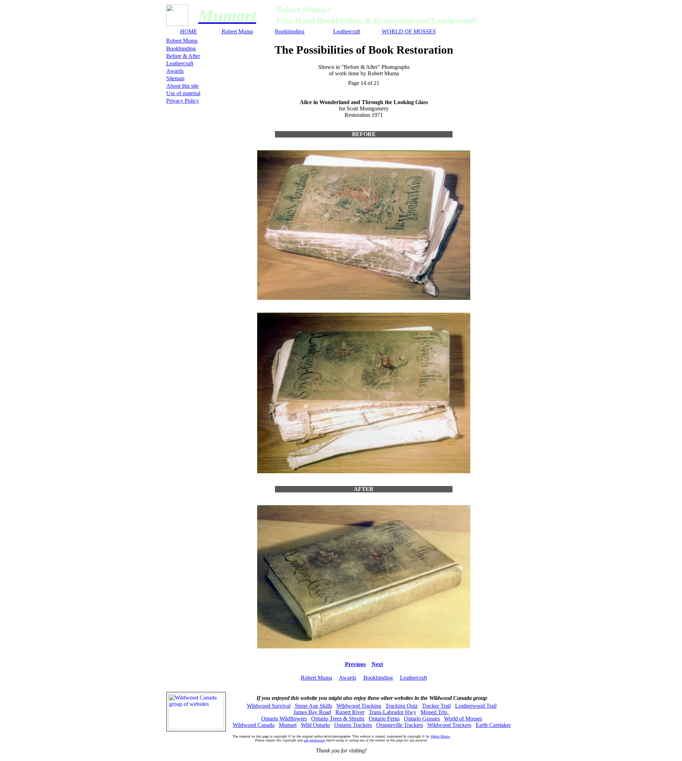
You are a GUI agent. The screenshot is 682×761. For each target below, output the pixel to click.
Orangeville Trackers (399, 725)
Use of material (183, 93)
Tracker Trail (436, 706)
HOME (188, 31)
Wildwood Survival (269, 706)
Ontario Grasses (422, 719)
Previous (355, 664)
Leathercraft (346, 31)
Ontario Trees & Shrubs (337, 719)
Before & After (183, 56)
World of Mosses (463, 719)
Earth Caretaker (493, 725)
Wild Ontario (315, 725)
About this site (182, 86)
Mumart (288, 725)
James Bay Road (312, 712)
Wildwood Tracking (358, 706)
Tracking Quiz (401, 706)
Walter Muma (440, 736)
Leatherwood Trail (476, 706)
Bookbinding (289, 31)
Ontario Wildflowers (284, 719)
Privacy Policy (182, 101)
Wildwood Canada (254, 725)
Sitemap (175, 78)
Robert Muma (237, 31)
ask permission (314, 740)
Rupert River (349, 712)
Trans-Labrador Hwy (392, 712)
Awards (175, 71)
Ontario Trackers (353, 725)
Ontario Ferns (384, 719)
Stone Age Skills (313, 706)
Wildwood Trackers (449, 725)
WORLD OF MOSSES (409, 31)
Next (377, 664)
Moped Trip (435, 712)
